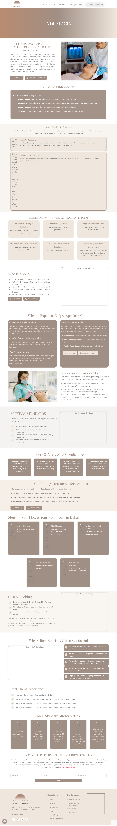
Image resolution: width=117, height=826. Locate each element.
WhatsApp (17, 78)
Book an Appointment (95, 5)
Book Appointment (89, 353)
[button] (4, 821)
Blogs (81, 5)
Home (45, 5)
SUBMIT (58, 780)
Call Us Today (33, 299)
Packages (73, 5)
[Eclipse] (17, 6)
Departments (62, 5)
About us (52, 5)
